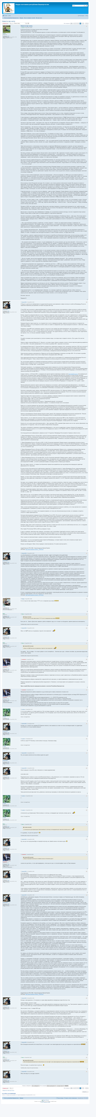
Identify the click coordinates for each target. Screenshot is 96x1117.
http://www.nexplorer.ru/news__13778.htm (35, 595)
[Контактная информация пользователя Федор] (13, 609)
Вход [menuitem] (87, 15)
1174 (8, 36)
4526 (8, 311)
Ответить (5, 23)
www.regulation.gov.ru (73, 374)
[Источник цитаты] (23, 618)
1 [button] (75, 23)
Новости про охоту (8, 21)
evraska (4, 716)
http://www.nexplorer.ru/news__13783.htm (35, 549)
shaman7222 (5, 309)
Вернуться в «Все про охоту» (8, 1090)
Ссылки (5, 15)
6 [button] (83, 23)
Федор (4, 606)
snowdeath (5, 666)
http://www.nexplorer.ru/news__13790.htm (35, 994)
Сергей (4, 33)
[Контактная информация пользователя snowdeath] (13, 702)
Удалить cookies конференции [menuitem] (71, 1098)
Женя (4, 613)
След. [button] (87, 23)
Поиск (84, 6)
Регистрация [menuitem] (81, 15)
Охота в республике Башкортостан (11, 1098)
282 (8, 718)
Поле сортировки (43, 1085)
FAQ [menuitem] (10, 15)
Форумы (21, 1098)
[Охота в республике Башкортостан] (8, 8)
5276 (8, 616)
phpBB (43, 1101)
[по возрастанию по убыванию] (60, 1085)
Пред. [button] (74, 23)
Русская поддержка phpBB (45, 1102)
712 (8, 607)
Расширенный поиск (87, 6)
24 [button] (86, 23)
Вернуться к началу (87, 299)
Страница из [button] (71, 23)
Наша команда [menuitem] (60, 1098)
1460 (8, 669)
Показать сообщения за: (27, 1085)
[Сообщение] (21, 27)
